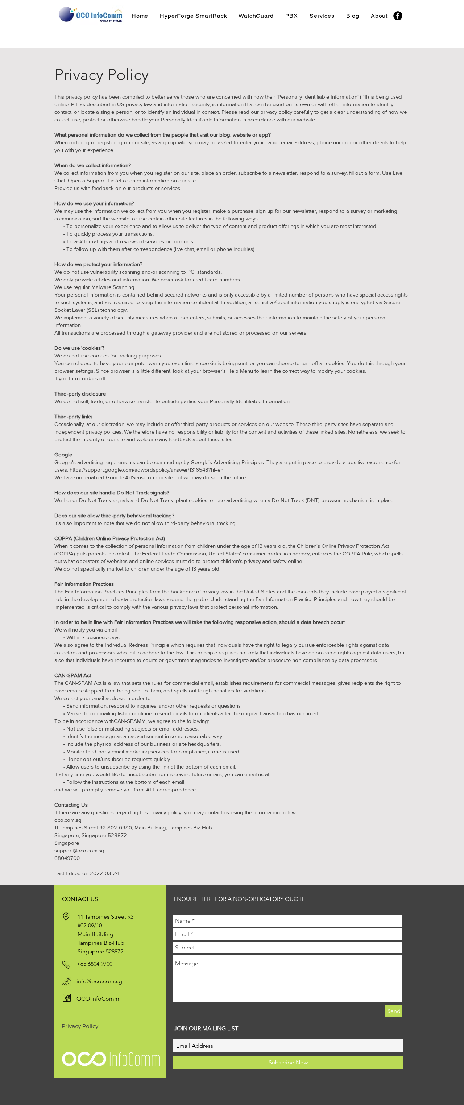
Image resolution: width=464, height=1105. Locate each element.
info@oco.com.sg (99, 981)
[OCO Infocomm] (397, 15)
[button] (256, 16)
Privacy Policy (80, 1025)
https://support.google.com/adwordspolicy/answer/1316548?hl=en (147, 470)
